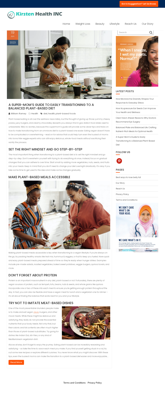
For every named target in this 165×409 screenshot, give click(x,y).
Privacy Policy (122, 194)
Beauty (100, 24)
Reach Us (130, 24)
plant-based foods (66, 113)
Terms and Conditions (126, 200)
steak (36, 312)
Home (66, 24)
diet (45, 113)
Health (34, 113)
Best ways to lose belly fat (128, 177)
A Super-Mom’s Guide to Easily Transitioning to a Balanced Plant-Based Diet (51, 106)
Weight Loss (82, 24)
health (51, 113)
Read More (16, 362)
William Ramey (18, 113)
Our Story (147, 24)
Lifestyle (115, 24)
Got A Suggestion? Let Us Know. (138, 3)
